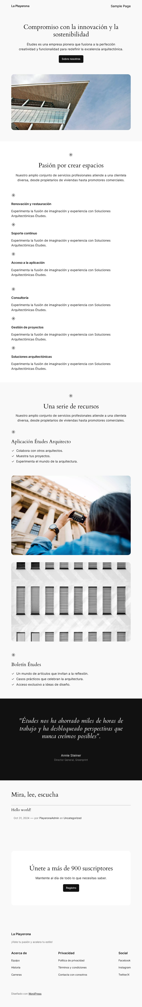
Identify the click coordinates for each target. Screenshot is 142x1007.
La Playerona (20, 6)
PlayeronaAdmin (49, 818)
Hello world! (21, 810)
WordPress (34, 993)
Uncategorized (73, 818)
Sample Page (121, 6)
